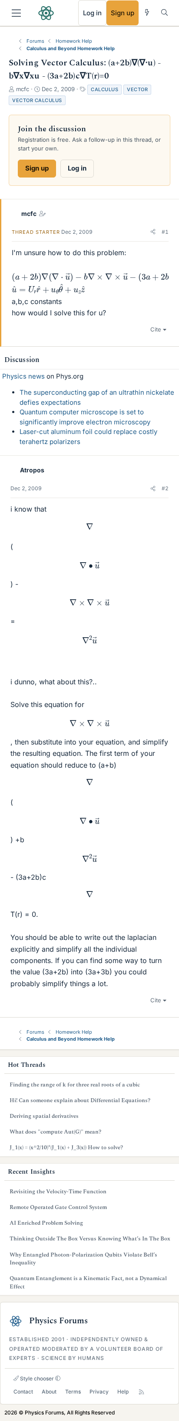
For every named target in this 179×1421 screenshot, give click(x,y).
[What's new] (147, 12)
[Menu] (16, 13)
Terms (73, 1391)
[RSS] (141, 1392)
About (49, 1391)
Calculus (104, 89)
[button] (153, 232)
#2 (165, 488)
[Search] (164, 12)
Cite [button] (155, 329)
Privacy (99, 1391)
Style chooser (36, 1378)
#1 (165, 232)
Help (123, 1391)
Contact (23, 1391)
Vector (137, 89)
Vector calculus (37, 100)
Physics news (23, 376)
